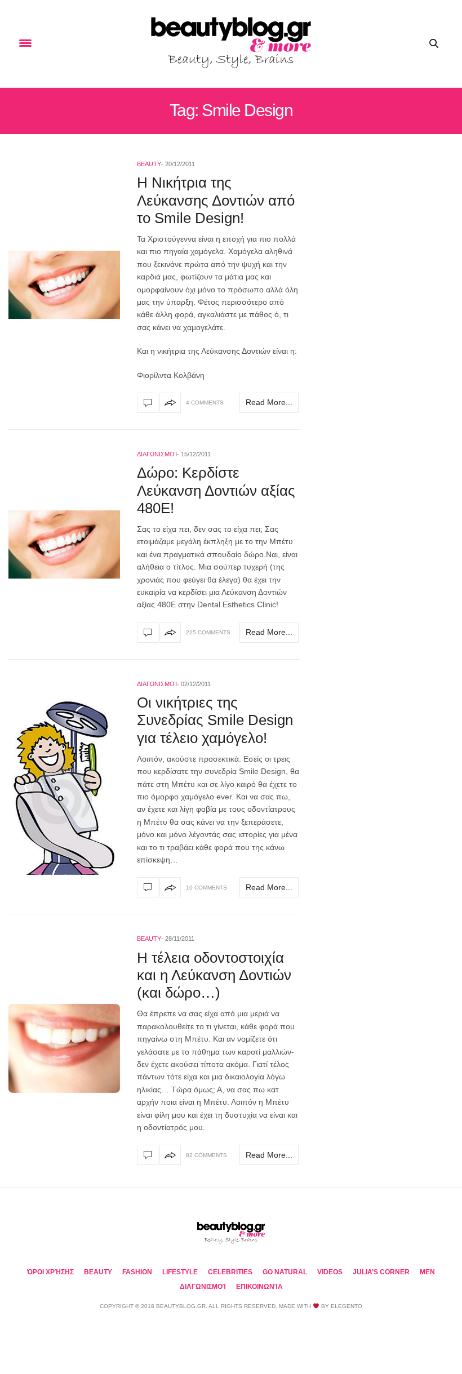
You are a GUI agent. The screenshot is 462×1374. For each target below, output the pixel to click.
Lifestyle (180, 1272)
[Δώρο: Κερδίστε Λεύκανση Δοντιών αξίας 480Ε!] (64, 544)
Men (427, 1272)
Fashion (137, 1272)
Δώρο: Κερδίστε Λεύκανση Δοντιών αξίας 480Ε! (216, 490)
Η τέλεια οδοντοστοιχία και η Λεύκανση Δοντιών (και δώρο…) (214, 975)
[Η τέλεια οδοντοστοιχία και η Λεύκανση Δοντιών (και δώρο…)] (64, 1048)
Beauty (149, 164)
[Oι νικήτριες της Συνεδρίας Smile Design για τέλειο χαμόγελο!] (64, 786)
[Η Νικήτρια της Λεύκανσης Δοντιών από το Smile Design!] (64, 285)
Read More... (269, 402)
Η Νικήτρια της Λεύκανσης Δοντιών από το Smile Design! (216, 200)
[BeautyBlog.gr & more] (231, 43)
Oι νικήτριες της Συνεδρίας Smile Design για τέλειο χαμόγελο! (215, 720)
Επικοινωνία (259, 1287)
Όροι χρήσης (50, 1272)
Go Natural (285, 1272)
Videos (330, 1272)
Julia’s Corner (381, 1272)
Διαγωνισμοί (157, 454)
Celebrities (230, 1272)
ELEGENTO (346, 1306)
